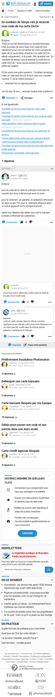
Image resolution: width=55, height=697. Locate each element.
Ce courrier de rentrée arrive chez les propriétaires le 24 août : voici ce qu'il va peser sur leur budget (28, 613)
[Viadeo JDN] (40, 687)
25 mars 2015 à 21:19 (28, 35)
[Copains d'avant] (15, 687)
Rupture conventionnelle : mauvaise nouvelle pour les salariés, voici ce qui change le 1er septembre (26, 596)
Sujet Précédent (11, 17)
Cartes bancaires (42, 10)
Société (7, 656)
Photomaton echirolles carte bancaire (20, 153)
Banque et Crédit (24, 10)
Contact (33, 659)
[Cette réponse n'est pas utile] (31, 222)
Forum (11, 10)
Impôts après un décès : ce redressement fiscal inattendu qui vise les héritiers (27, 605)
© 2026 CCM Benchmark (39, 662)
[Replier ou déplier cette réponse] (52, 168)
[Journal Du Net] (40, 675)
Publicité (14, 656)
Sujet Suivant (45, 17)
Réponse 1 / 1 (8, 168)
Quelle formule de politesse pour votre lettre (23, 628)
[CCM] (40, 681)
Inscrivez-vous (27, 654)
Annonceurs (11, 662)
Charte (40, 659)
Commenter (12, 222)
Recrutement (24, 656)
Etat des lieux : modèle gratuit (16, 642)
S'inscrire (27, 533)
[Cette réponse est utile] (22, 222)
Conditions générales (42, 654)
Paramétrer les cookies (10, 659)
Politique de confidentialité (41, 656)
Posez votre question (37, 345)
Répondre (16, 345)
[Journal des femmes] (15, 675)
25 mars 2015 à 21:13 (19, 288)
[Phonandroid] (40, 693)
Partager (28, 98)
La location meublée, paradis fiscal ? (20, 638)
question (47, 4)
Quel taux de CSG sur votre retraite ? (19, 633)
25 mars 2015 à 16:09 (19, 178)
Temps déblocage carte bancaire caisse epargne (26, 138)
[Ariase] (15, 693)
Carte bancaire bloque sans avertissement (23, 141)
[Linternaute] (15, 681)
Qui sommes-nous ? (12, 654)
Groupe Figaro (22, 662)
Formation (49, 659)
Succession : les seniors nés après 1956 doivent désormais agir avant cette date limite (28, 586)
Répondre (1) (12, 98)
